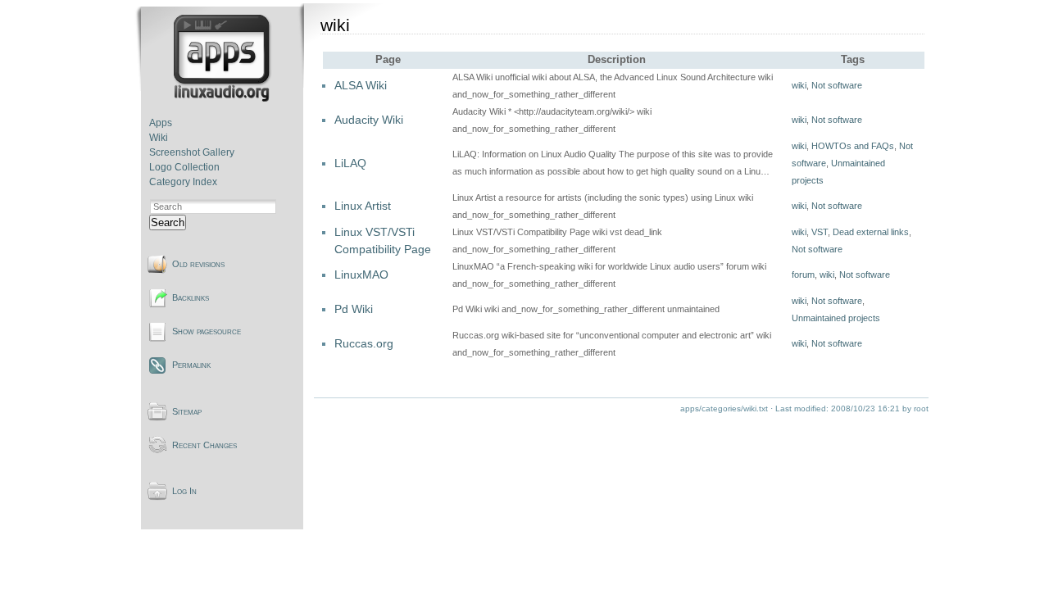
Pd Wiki (353, 308)
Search (167, 222)
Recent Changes (204, 445)
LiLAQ (350, 163)
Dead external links (871, 232)
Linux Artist (362, 205)
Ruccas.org (363, 343)
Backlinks (190, 297)
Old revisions (198, 264)
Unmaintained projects (836, 318)
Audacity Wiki (368, 119)
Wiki (158, 137)
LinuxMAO (361, 274)
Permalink (191, 365)
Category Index (183, 182)
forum (803, 274)
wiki (799, 85)
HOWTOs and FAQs (852, 146)
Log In (184, 491)
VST (819, 232)
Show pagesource (206, 331)
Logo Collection (184, 167)
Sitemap (187, 411)
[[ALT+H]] (223, 98)
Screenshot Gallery (191, 152)
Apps (160, 123)
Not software (836, 85)
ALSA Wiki (360, 85)
